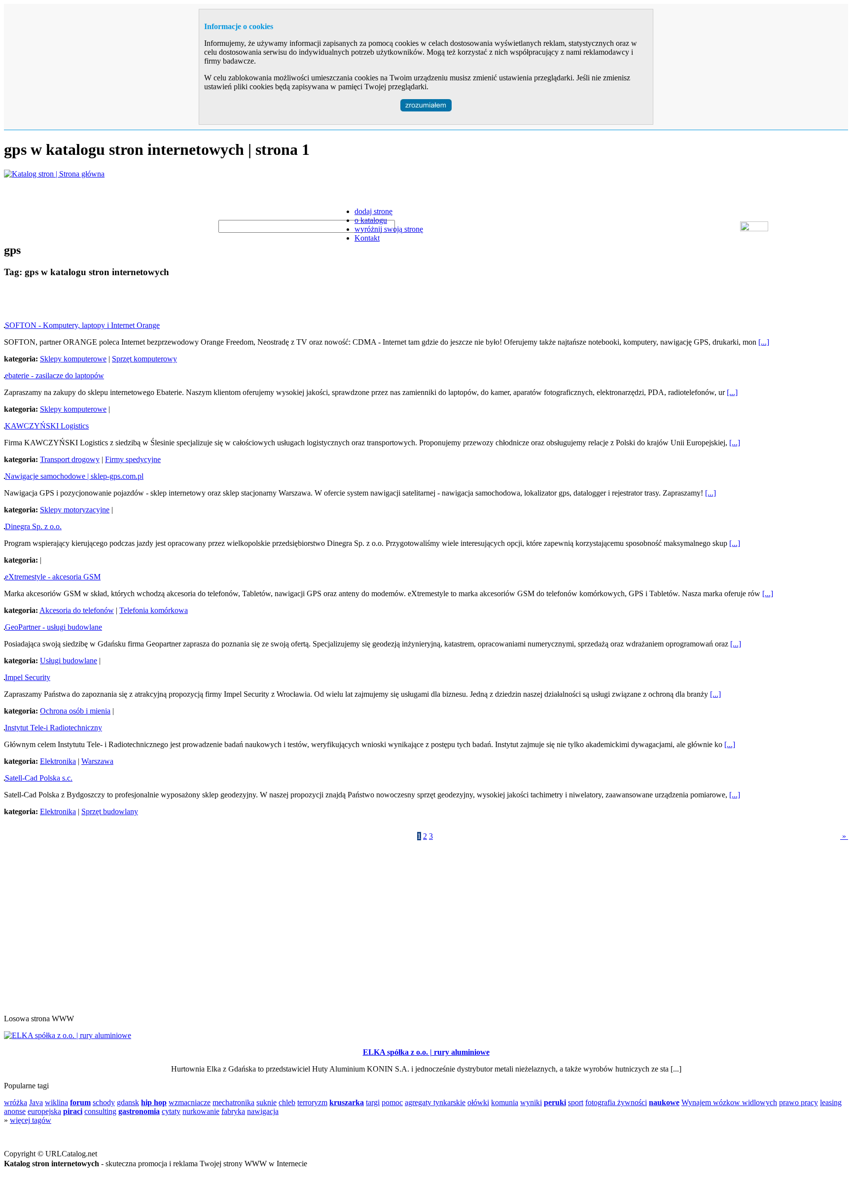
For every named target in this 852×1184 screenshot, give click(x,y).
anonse (15, 1111)
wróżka (15, 1102)
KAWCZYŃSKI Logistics (47, 426)
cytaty (171, 1111)
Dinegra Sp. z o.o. (33, 526)
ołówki (478, 1102)
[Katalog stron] (54, 174)
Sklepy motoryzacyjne (74, 509)
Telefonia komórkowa (153, 610)
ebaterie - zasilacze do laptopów (54, 375)
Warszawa (97, 761)
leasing (831, 1102)
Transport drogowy (70, 459)
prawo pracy (798, 1102)
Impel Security (27, 677)
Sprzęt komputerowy (144, 359)
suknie (266, 1102)
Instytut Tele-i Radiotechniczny (53, 727)
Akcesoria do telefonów (76, 610)
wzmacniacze (190, 1102)
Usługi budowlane (68, 660)
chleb (287, 1102)
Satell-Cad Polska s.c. (38, 778)
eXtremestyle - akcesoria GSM (53, 577)
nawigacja (263, 1111)
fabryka (233, 1111)
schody (104, 1102)
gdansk (128, 1102)
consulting (100, 1111)
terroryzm (312, 1102)
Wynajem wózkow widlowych (729, 1102)
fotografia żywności (616, 1102)
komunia (504, 1102)
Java (36, 1102)
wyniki (531, 1102)
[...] (763, 342)
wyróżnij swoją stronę (389, 229)
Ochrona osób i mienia (75, 711)
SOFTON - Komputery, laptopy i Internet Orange (82, 325)
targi (373, 1102)
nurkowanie (200, 1111)
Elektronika (58, 761)
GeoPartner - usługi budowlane (53, 627)
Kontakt (367, 238)
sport (575, 1102)
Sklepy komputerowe (73, 359)
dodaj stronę (373, 211)
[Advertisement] (119, 301)
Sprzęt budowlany (109, 811)
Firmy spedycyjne (133, 459)
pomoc (392, 1102)
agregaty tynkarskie (435, 1102)
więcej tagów (30, 1120)
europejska (44, 1111)
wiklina (56, 1102)
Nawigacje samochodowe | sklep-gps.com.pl (74, 476)
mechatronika (233, 1102)
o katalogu (371, 220)
